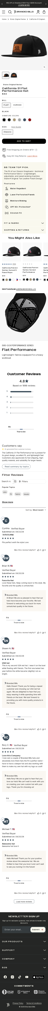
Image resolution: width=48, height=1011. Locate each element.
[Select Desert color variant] (14, 120)
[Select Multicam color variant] (9, 120)
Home (4, 19)
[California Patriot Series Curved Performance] (32, 251)
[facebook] (5, 976)
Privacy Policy (18, 1003)
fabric (17, 494)
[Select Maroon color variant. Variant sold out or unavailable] (30, 120)
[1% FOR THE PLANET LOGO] (8, 992)
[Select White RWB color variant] (16, 279)
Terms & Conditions (34, 1003)
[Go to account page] (38, 12)
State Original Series (18, 19)
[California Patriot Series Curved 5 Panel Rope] (11, 251)
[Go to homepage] (23, 12)
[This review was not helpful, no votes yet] (43, 550)
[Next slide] (46, 4)
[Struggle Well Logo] (24, 992)
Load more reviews (24, 901)
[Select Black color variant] (4, 120)
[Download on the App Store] (38, 977)
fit (11, 494)
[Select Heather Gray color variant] (19, 120)
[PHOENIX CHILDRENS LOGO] (40, 992)
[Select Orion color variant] (25, 120)
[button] (24, 46)
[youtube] (26, 976)
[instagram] (12, 976)
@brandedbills (26, 289)
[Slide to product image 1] (5, 75)
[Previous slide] (2, 4)
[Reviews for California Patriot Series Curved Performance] (27, 264)
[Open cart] (44, 12)
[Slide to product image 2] (13, 75)
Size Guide (16, 127)
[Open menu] (3, 12)
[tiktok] (19, 976)
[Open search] (10, 12)
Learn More (32, 156)
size (5, 492)
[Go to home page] (8, 1005)
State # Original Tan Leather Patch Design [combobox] (23, 178)
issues (26, 494)
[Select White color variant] (13, 279)
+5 (40, 279)
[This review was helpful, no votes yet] (38, 550)
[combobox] (36, 510)
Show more (7, 502)
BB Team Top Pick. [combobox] (16, 167)
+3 (20, 279)
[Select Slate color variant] (34, 279)
